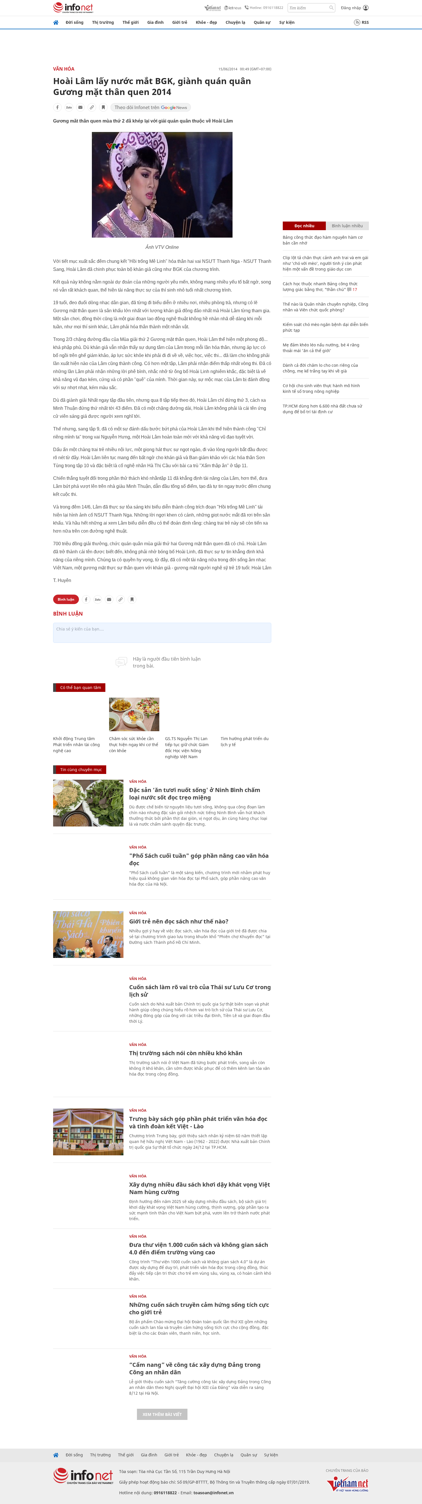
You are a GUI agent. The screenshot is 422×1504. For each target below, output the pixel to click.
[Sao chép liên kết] (92, 107)
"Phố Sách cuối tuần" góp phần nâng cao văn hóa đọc (199, 859)
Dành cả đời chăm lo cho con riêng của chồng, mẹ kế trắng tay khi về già (320, 368)
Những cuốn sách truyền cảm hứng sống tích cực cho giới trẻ (199, 1308)
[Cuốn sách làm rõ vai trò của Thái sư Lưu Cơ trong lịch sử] (88, 1000)
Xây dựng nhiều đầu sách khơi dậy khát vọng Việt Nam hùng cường (199, 1188)
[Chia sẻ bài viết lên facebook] (57, 107)
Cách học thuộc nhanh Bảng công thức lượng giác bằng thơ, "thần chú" (320, 286)
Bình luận (66, 599)
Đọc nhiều (304, 225)
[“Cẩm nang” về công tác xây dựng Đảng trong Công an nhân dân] (88, 1377)
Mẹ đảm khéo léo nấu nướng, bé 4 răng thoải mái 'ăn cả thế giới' (321, 347)
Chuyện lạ (235, 22)
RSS (365, 22)
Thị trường (103, 22)
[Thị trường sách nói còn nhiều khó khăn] (88, 1066)
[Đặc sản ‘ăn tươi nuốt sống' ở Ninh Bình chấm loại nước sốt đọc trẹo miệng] (88, 803)
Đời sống (75, 22)
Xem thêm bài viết (162, 1414)
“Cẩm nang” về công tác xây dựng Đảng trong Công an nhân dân (195, 1368)
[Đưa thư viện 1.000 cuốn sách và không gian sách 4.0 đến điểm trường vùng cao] (88, 1258)
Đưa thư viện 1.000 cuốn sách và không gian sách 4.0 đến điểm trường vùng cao (198, 1248)
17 (354, 289)
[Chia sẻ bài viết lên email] (80, 107)
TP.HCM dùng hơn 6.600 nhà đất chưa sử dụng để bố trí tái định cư (322, 408)
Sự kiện (287, 22)
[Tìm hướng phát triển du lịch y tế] (246, 714)
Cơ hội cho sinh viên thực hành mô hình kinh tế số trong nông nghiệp (321, 388)
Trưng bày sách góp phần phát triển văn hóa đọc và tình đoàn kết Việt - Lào (198, 1122)
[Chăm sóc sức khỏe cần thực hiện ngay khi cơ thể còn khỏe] (134, 714)
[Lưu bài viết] (103, 107)
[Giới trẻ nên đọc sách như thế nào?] (88, 934)
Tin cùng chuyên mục (81, 769)
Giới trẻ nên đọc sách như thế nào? (179, 921)
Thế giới (131, 22)
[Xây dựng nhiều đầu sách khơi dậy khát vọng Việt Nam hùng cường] (88, 1197)
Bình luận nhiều (347, 225)
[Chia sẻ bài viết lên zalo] (69, 107)
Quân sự (262, 22)
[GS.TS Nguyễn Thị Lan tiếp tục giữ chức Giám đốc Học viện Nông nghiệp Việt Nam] (190, 714)
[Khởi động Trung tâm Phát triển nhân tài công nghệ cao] (78, 714)
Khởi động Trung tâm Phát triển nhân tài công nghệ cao (76, 744)
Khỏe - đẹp (206, 22)
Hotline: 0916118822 (266, 7)
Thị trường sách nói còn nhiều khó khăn (185, 1053)
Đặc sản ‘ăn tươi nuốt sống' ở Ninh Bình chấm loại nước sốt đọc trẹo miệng (194, 793)
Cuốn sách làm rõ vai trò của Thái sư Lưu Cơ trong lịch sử (200, 990)
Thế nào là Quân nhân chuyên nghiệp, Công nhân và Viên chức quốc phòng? (325, 307)
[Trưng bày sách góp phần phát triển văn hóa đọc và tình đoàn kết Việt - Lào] (88, 1132)
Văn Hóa (63, 69)
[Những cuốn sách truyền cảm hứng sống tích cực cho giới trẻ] (88, 1318)
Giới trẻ (179, 22)
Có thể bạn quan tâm (80, 687)
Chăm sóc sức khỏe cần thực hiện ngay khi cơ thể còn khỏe (133, 744)
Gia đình (155, 22)
